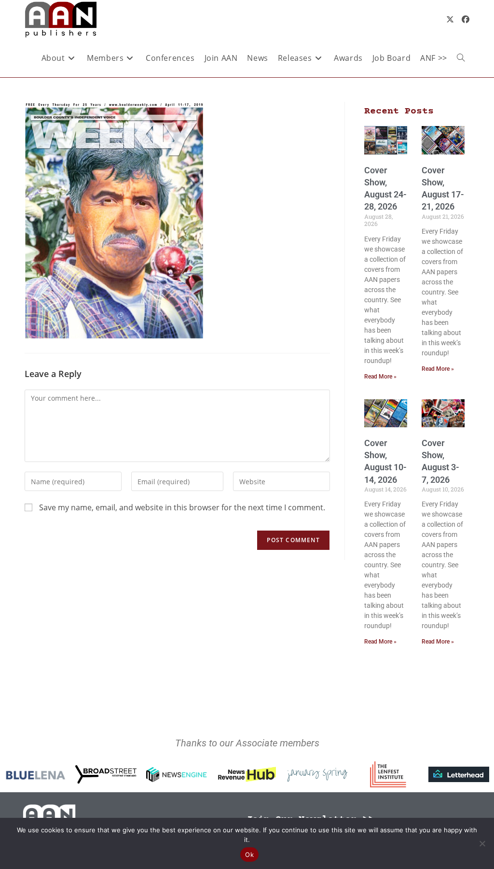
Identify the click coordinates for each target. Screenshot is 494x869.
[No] (482, 843)
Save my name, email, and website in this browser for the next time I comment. (182, 507)
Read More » (380, 376)
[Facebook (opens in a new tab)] (465, 19)
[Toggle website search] (460, 58)
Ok (249, 854)
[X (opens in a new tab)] (450, 19)
